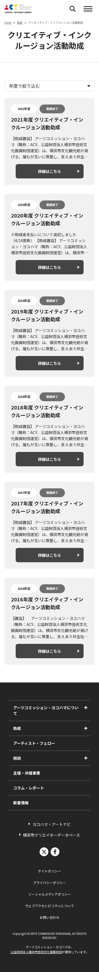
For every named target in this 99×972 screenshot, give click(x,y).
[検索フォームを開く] (72, 8)
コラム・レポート (28, 788)
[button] (88, 8)
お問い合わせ (49, 917)
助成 (20, 22)
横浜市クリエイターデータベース (51, 835)
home (7, 22)
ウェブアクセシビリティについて (49, 905)
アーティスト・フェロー (34, 743)
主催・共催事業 (26, 773)
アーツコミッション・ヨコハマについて (45, 710)
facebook (55, 851)
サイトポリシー (49, 871)
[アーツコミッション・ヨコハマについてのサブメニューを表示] (85, 707)
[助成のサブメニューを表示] (85, 728)
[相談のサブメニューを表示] (85, 758)
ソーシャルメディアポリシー (49, 894)
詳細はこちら (49, 171)
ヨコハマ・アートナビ (51, 824)
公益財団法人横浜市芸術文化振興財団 (36, 952)
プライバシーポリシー (49, 882)
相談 (17, 758)
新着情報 (21, 802)
